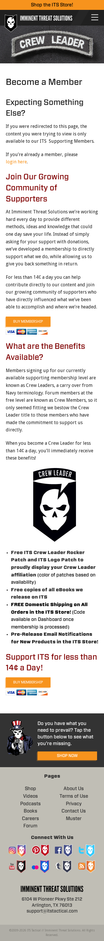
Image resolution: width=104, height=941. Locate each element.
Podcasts (30, 803)
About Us (74, 788)
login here (16, 162)
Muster (73, 818)
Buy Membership (28, 321)
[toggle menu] (94, 17)
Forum (30, 826)
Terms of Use (74, 796)
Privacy (74, 803)
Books (30, 811)
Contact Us (74, 811)
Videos (30, 796)
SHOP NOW (67, 756)
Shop (30, 788)
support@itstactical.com (52, 911)
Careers (30, 818)
